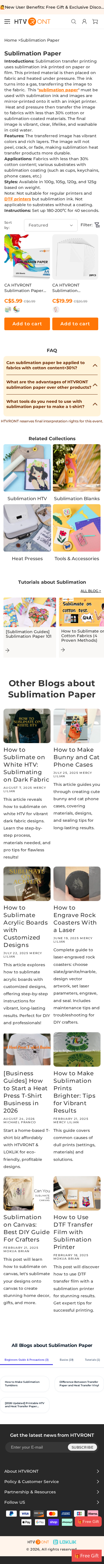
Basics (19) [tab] (66, 1359)
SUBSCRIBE (83, 1447)
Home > (12, 40)
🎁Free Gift (88, 1521)
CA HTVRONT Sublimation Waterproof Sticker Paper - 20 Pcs (72, 288)
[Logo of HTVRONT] (30, 22)
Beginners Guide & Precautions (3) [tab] (26, 1359)
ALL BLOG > (91, 591)
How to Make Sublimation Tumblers (22, 1383)
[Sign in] (83, 21)
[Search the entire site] (73, 21)
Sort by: (8, 225)
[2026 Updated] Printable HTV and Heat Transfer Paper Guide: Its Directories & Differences (24, 1404)
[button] (7, 21)
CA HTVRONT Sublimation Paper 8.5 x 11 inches (23, 288)
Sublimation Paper (40, 40)
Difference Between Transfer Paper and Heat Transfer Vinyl (79, 1383)
